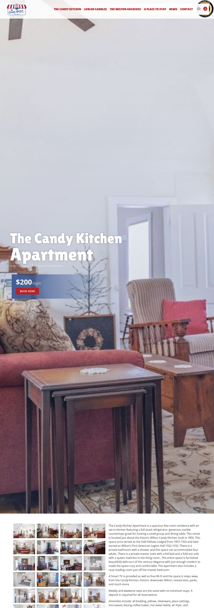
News (173, 9)
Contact (186, 9)
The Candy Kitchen (67, 9)
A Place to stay (155, 9)
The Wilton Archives (125, 9)
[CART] (199, 9)
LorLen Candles (95, 9)
